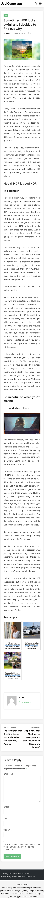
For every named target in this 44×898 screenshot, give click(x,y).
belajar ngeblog (21, 890)
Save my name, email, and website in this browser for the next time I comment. (22, 847)
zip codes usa (17, 893)
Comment (9, 774)
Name (7, 807)
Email (7, 819)
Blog (6, 15)
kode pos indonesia (20, 887)
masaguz (39, 893)
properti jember (36, 890)
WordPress (16, 876)
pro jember (33, 896)
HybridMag (30, 876)
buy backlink (11, 896)
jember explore (6, 890)
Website (8, 830)
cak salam (6, 887)
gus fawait (22, 896)
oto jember (5, 893)
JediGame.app (11, 4)
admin (8, 33)
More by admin (25, 702)
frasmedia (29, 893)
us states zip (35, 887)
